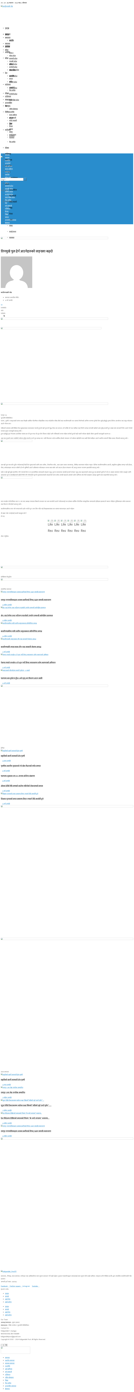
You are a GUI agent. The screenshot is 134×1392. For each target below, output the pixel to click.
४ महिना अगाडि (7, 604)
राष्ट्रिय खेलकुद (13, 109)
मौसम (7, 147)
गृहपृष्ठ (7, 28)
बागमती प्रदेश (13, 58)
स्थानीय (11, 40)
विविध (7, 112)
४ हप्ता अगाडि (6, 760)
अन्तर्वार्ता (12, 87)
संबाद (11, 225)
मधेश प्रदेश (12, 55)
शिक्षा (10, 207)
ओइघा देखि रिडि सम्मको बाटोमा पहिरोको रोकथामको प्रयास (22, 786)
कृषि (10, 81)
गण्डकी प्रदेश (13, 82)
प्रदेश (6, 58)
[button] (67, 539)
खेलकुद (7, 106)
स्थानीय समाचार (5, 594)
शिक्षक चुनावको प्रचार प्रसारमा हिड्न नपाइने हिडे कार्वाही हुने (22, 798)
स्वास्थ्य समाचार (10, 1363)
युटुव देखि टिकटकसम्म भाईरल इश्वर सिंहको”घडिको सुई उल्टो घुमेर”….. (26, 1105)
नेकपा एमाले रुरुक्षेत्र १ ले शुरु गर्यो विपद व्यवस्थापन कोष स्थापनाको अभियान (28, 662)
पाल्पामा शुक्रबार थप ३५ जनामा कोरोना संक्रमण (18, 776)
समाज (11, 129)
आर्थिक (7, 46)
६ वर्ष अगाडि (6, 771)
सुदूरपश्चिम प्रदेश (14, 100)
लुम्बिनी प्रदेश (13, 64)
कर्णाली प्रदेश (13, 94)
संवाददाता (8, 99)
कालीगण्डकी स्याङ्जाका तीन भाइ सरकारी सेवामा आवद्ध (21, 647)
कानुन (11, 78)
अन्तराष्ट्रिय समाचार (10, 220)
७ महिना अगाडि (7, 636)
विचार (11, 213)
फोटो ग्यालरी (13, 201)
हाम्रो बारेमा (8, 1302)
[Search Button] (25, 179)
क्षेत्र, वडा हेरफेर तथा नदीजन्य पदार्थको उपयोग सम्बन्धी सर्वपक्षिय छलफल (27, 615)
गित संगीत (12, 142)
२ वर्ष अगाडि (6, 652)
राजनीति (11, 112)
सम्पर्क (7, 1296)
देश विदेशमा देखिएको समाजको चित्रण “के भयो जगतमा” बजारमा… (25, 1118)
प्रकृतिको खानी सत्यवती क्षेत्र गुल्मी (13, 756)
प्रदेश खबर (8, 177)
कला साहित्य (13, 189)
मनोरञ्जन (8, 84)
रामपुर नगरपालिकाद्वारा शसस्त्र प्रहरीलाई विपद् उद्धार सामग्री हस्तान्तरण (26, 600)
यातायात (11, 137)
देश (6, 73)
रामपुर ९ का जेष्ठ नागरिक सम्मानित (13, 1092)
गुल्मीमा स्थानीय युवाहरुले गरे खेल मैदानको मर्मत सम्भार (21, 766)
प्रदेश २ (7, 183)
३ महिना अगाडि (7, 1097)
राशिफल (8, 96)
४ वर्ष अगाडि (6, 667)
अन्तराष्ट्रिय (8, 102)
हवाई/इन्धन (12, 231)
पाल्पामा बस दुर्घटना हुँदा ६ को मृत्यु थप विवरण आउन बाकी (21, 678)
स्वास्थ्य (7, 43)
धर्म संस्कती (12, 117)
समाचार (7, 37)
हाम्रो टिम (7, 1299)
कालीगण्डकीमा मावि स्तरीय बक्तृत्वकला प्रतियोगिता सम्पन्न (21, 631)
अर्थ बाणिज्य (8, 166)
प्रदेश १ (11, 53)
